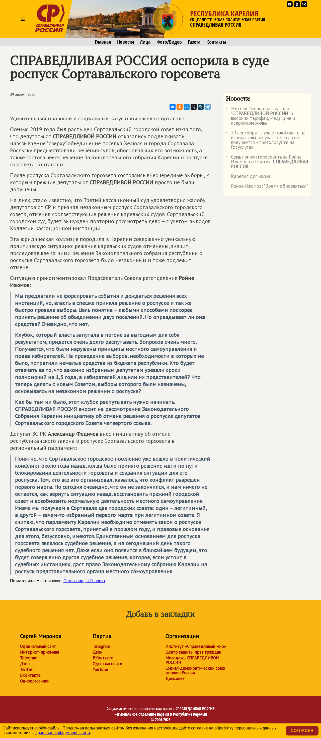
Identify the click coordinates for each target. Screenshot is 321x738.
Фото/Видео (169, 42)
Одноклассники (34, 681)
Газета (194, 42)
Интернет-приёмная (39, 652)
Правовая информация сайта (62, 732)
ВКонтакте (30, 675)
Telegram (28, 658)
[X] (194, 107)
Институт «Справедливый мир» (196, 646)
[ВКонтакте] (173, 107)
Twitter (27, 669)
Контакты (216, 42)
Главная (103, 42)
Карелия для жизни (248, 177)
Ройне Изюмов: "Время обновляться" (267, 187)
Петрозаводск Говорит (84, 581)
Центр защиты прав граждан (193, 652)
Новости (125, 42)
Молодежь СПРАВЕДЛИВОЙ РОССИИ (192, 660)
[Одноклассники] (180, 107)
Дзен (25, 663)
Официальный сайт (38, 646)
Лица (145, 42)
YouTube (100, 669)
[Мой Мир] (187, 107)
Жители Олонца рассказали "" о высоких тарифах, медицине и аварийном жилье (260, 116)
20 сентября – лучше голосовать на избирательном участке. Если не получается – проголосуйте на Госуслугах (265, 140)
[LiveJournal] (201, 107)
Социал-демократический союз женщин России (195, 670)
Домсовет (175, 678)
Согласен (302, 730)
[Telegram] (208, 107)
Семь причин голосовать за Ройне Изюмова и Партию (267, 162)
